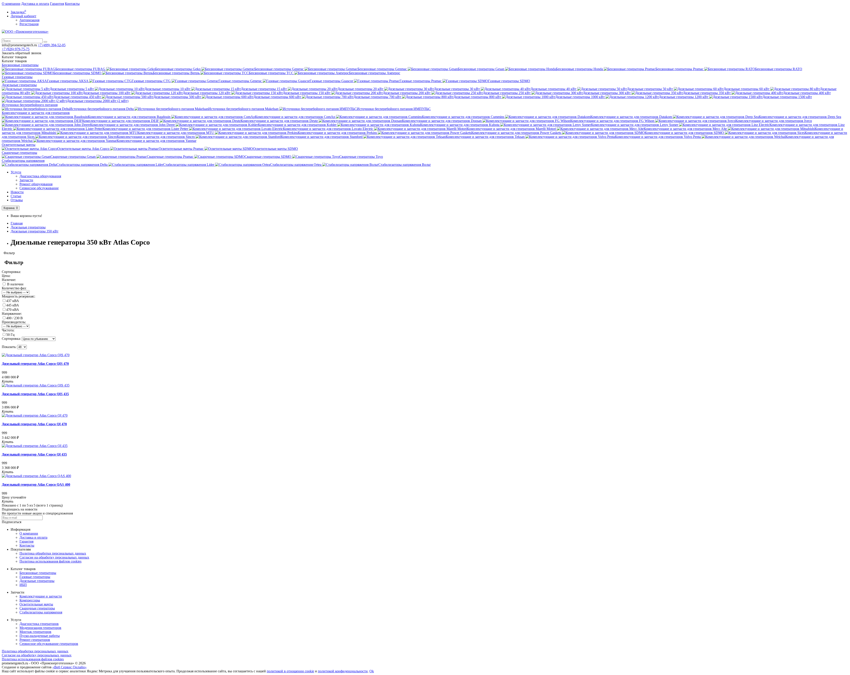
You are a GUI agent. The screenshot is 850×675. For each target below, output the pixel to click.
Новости (17, 192)
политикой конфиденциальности (343, 671)
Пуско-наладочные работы (39, 636)
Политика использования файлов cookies (50, 561)
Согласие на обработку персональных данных (54, 557)
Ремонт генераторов (34, 640)
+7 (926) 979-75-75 (15, 49)
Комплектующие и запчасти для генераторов (36, 113)
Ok (371, 671)
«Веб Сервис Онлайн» (69, 667)
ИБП (23, 585)
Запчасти (26, 180)
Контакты (72, 4)
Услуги (16, 172)
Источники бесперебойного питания (30, 105)
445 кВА (12, 305)
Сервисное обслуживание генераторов (48, 644)
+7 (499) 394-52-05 (52, 45)
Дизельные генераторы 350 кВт (34, 231)
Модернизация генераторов (40, 628)
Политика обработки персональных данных (52, 553)
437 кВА (12, 301)
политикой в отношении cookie (290, 671)
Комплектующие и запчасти (40, 596)
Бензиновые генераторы (20, 65)
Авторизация (29, 20)
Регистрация (29, 24)
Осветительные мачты (18, 145)
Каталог (14, 61)
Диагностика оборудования (40, 176)
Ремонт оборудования (35, 184)
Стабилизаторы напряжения (23, 160)
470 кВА (12, 309)
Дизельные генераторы (19, 85)
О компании (11, 4)
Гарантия (57, 4)
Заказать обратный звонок (21, 53)
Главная (17, 223)
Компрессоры (29, 600)
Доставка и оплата (35, 4)
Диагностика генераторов (39, 624)
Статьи (16, 196)
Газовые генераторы (17, 77)
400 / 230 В (14, 318)
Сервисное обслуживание (39, 188)
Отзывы (17, 200)
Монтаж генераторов (35, 632)
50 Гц (10, 335)
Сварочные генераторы (19, 153)
